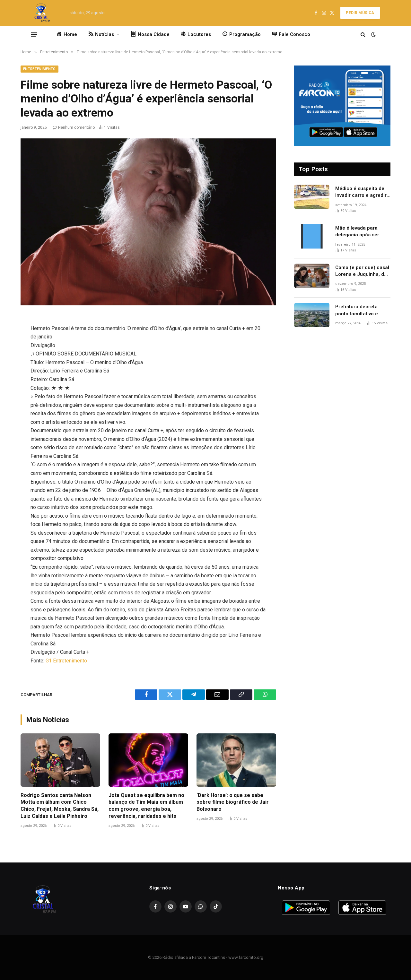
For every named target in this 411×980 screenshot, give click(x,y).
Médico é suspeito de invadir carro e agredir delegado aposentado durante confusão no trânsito (361, 192)
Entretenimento (39, 69)
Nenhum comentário (76, 127)
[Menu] (34, 34)
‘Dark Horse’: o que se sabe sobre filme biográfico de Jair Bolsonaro (233, 802)
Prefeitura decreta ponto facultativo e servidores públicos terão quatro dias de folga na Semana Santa (361, 310)
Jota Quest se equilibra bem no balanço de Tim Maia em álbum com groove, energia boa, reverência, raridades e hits (146, 805)
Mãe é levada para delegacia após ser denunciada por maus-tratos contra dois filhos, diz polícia (361, 232)
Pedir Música (360, 13)
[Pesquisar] (363, 34)
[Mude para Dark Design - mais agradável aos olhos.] (373, 34)
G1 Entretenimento (66, 661)
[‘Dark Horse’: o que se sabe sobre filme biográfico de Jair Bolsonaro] (236, 759)
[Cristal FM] (42, 13)
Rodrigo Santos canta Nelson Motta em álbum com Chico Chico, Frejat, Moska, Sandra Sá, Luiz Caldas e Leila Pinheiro (60, 805)
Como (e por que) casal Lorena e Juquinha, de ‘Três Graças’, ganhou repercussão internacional (362, 271)
